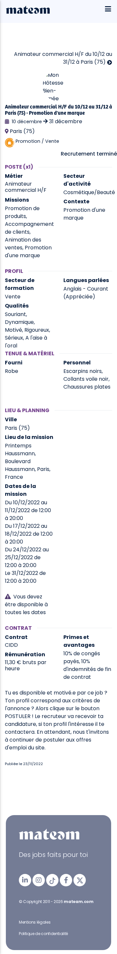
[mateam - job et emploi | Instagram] (38, 880)
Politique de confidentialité (43, 933)
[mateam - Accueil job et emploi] (28, 12)
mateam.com (78, 901)
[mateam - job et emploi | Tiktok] (52, 880)
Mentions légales (34, 922)
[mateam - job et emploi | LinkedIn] (25, 880)
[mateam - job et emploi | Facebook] (66, 880)
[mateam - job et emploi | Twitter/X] (79, 880)
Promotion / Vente (37, 141)
